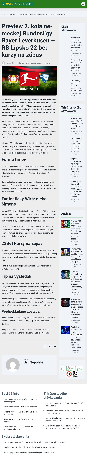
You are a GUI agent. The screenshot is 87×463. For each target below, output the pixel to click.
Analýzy (19, 63)
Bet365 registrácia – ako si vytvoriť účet (20, 407)
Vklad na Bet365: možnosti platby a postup (18, 420)
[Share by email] (55, 346)
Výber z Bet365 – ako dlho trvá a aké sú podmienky (20, 413)
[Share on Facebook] (45, 346)
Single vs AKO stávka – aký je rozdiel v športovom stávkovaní (77, 65)
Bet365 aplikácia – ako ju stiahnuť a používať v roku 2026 (18, 428)
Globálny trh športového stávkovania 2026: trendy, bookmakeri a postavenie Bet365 (76, 189)
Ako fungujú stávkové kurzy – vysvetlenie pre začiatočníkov (76, 85)
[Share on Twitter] (50, 346)
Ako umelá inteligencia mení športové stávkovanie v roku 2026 (77, 143)
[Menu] (83, 4)
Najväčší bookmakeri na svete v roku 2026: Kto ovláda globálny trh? (65, 419)
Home (3, 14)
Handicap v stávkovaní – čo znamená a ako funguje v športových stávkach (35, 442)
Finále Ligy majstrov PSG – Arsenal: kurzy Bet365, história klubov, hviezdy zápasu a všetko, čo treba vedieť (76, 337)
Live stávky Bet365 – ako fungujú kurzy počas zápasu (20, 400)
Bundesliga (12, 14)
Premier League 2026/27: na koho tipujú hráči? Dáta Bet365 (77, 123)
